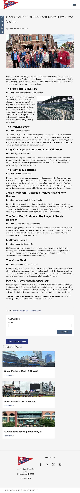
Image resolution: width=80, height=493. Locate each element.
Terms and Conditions (30, 490)
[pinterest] (2, 28)
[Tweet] (2, 21)
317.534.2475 (25, 478)
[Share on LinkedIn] (2, 25)
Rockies (15, 311)
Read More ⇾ (9, 375)
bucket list (24, 311)
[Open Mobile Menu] (74, 4)
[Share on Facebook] (1, 17)
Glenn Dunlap (14, 29)
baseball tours (35, 311)
